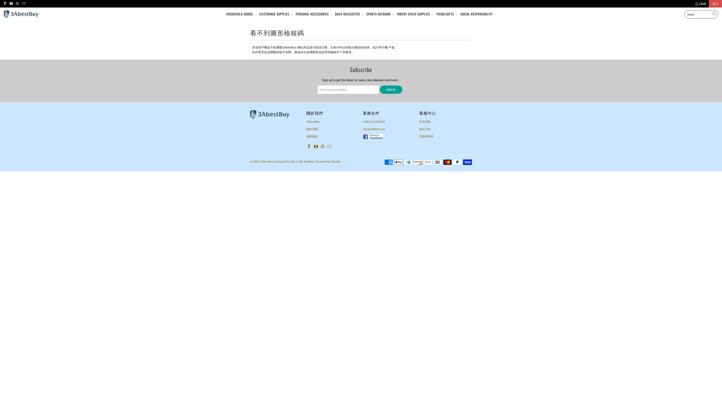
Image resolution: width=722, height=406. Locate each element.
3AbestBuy (313, 121)
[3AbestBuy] (21, 14)
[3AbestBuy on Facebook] (5, 4)
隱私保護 (312, 129)
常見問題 (425, 121)
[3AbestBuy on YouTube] (11, 4)
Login (702, 4)
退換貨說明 (426, 136)
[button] (241, 14)
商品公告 (425, 129)
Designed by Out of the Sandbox (294, 161)
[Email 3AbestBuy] (24, 4)
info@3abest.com (374, 129)
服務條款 (312, 136)
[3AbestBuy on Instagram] (17, 4)
